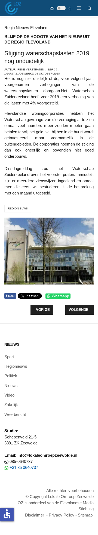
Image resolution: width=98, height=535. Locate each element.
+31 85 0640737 (24, 467)
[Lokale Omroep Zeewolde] (13, 8)
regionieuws (18, 208)
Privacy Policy (61, 515)
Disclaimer (34, 515)
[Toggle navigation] (79, 8)
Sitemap (85, 515)
